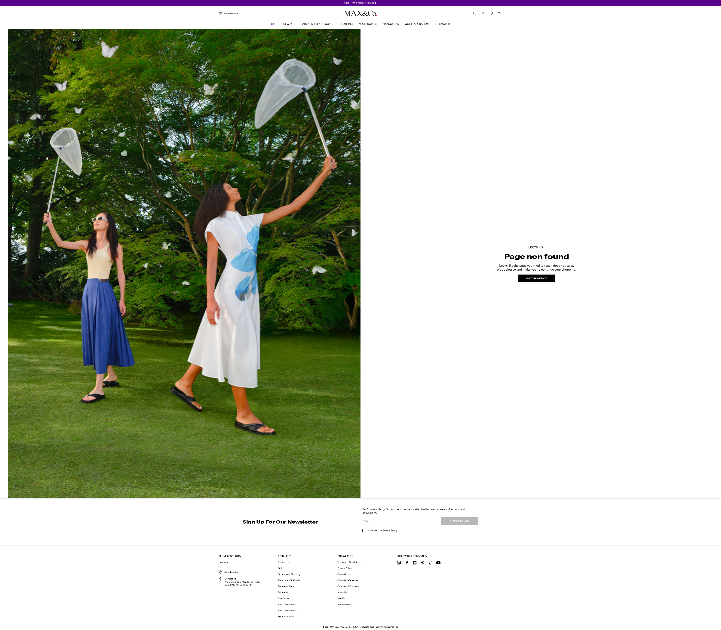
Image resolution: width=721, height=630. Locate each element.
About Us (342, 592)
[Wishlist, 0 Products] (491, 13)
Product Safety (285, 616)
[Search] (475, 13)
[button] (483, 13)
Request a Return (287, 586)
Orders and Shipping (289, 574)
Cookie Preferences (347, 580)
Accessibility (344, 604)
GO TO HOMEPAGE (536, 278)
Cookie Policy (344, 574)
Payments (283, 592)
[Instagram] (399, 563)
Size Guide (283, 598)
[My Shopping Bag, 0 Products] (499, 13)
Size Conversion (286, 604)
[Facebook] (407, 563)
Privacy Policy (390, 530)
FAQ (280, 568)
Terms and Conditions (348, 562)
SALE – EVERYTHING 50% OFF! (360, 3)
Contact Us (283, 562)
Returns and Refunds (289, 580)
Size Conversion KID (288, 610)
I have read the (382, 530)
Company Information (348, 586)
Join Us (341, 598)
